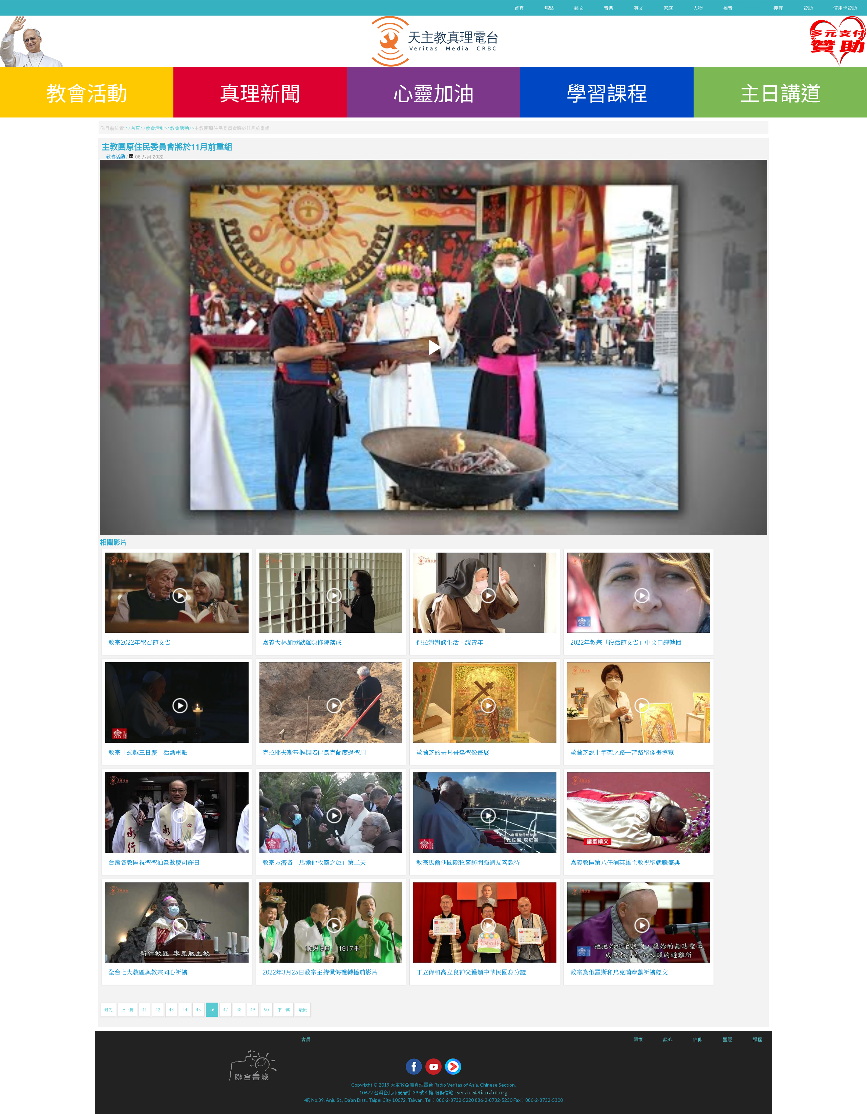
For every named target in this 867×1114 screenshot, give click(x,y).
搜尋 (778, 7)
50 (266, 1009)
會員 (306, 1039)
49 (252, 1009)
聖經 (727, 1039)
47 (225, 1009)
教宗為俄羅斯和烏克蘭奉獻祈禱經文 (619, 971)
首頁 (519, 7)
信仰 (697, 1039)
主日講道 (780, 92)
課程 (757, 1039)
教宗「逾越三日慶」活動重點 (148, 752)
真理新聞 (260, 92)
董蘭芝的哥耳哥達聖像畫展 (452, 752)
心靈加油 (433, 92)
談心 (668, 1039)
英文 (638, 7)
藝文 (579, 7)
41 (144, 1009)
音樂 (608, 7)
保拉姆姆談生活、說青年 (449, 642)
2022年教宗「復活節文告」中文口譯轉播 (625, 642)
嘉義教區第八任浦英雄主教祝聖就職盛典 (625, 862)
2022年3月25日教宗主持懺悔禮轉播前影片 (320, 971)
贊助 (808, 7)
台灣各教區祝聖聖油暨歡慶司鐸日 (154, 862)
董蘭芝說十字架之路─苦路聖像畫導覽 (622, 752)
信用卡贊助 (845, 7)
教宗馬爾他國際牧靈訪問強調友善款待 (468, 862)
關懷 (638, 1039)
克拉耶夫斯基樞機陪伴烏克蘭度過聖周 (314, 752)
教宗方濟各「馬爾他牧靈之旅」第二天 (314, 862)
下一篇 (284, 1009)
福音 (728, 7)
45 (198, 1009)
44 (185, 1009)
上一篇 (127, 1009)
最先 (108, 1009)
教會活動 (86, 92)
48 (239, 1009)
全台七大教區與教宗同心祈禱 (148, 971)
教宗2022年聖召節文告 (139, 642)
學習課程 (607, 92)
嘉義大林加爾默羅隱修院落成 (302, 642)
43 (171, 1009)
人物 (698, 7)
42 (157, 1009)
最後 (303, 1009)
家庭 (668, 7)
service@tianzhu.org (482, 1092)
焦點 (549, 7)
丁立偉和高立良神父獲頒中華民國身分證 (471, 971)
